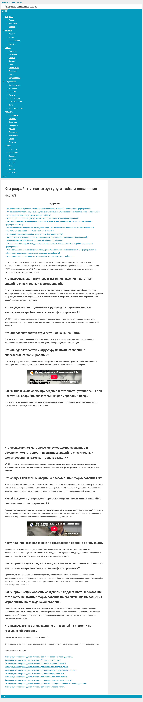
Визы (11, 166)
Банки (11, 139)
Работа (12, 27)
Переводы (13, 153)
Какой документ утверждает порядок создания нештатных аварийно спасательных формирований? (47, 237)
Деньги (12, 129)
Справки (12, 92)
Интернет (13, 149)
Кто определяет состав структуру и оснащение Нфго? (28, 215)
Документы (10, 81)
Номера (12, 44)
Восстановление (16, 108)
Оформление (14, 85)
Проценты (13, 132)
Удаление (13, 51)
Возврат (12, 156)
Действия (13, 23)
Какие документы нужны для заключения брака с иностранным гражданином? (39, 657)
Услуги (8, 145)
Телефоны (13, 125)
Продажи (13, 173)
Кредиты (9, 112)
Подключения (14, 78)
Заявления (13, 135)
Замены (12, 95)
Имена (11, 20)
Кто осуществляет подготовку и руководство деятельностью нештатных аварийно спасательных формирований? (53, 212)
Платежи (12, 142)
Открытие (13, 54)
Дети (11, 105)
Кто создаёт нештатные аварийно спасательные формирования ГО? (34, 234)
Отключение (14, 68)
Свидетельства (15, 102)
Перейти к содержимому (11, 2)
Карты (11, 74)
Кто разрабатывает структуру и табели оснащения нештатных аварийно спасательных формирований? (48, 209)
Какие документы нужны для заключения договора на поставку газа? (35, 687)
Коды (11, 64)
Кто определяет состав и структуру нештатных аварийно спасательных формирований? (42, 218)
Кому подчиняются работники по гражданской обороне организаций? (34, 240)
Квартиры (13, 122)
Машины (12, 119)
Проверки (13, 71)
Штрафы (12, 159)
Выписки (12, 61)
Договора (13, 88)
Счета (8, 47)
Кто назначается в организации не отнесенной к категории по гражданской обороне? (41, 256)
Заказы (12, 169)
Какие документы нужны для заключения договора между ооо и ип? (34, 673)
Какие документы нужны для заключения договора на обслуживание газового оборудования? (46, 683)
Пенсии (12, 163)
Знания (12, 34)
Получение (13, 115)
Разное (8, 30)
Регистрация (14, 98)
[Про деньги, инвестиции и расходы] (21, 7)
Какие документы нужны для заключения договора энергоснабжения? (35, 663)
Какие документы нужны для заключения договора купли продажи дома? (36, 667)
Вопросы (9, 16)
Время (11, 37)
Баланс (12, 58)
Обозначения (14, 41)
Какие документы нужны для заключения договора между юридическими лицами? (41, 670)
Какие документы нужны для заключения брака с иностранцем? (33, 660)
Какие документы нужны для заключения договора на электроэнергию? (36, 677)
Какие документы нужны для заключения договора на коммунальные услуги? (38, 680)
